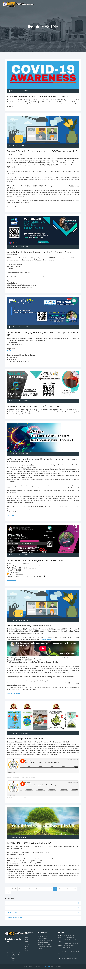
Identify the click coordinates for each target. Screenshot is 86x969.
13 (55, 889)
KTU (26, 940)
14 (59, 889)
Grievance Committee (45, 947)
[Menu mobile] (82, 3)
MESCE (27, 950)
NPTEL (27, 944)
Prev (8, 889)
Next (8, 892)
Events (9, 908)
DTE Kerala (28, 942)
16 (67, 889)
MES (26, 946)
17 (71, 889)
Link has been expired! (14, 351)
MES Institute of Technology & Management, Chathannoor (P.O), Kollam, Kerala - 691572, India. (68, 939)
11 (47, 889)
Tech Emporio (47, 966)
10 (43, 889)
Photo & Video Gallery (45, 944)
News (8, 903)
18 (75, 889)
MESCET (27, 948)
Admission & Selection (45, 940)
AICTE (27, 938)
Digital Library (42, 938)
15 (63, 889)
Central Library (43, 936)
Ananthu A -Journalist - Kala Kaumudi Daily (23, 797)
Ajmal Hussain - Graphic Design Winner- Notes (24, 777)
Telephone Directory (44, 942)
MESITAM (9, 777)
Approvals (41, 949)
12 (51, 889)
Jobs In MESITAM (12, 913)
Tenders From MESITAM (14, 918)
